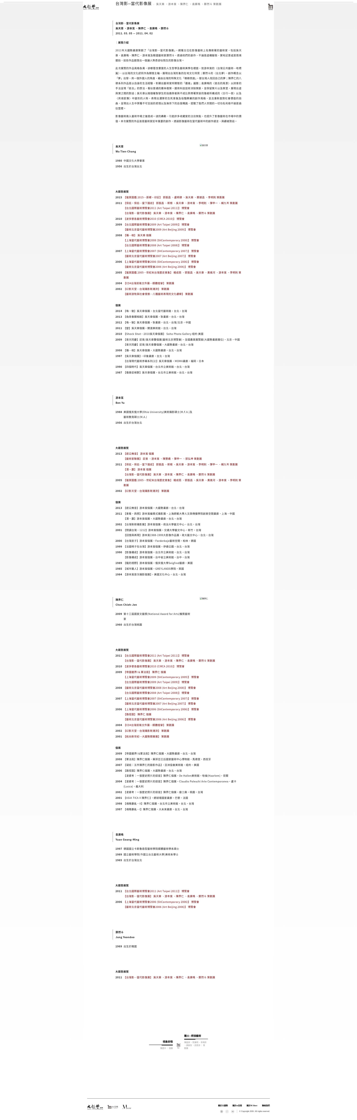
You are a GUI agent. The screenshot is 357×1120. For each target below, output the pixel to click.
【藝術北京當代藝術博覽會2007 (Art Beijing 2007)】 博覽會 (160, 256)
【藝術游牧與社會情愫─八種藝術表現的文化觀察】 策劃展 (158, 294)
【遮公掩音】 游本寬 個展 (139, 453)
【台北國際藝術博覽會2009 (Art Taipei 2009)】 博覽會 (157, 224)
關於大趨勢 (223, 1106)
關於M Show (252, 1106)
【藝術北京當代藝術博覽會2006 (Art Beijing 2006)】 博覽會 (160, 266)
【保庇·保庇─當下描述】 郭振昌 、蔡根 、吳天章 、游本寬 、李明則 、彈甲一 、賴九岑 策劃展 (181, 203)
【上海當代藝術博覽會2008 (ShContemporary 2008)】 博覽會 (161, 240)
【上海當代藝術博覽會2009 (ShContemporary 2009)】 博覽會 (161, 677)
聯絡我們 (266, 1106)
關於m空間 (237, 1106)
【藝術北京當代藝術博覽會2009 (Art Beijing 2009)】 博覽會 (160, 229)
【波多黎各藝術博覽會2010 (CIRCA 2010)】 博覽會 (154, 218)
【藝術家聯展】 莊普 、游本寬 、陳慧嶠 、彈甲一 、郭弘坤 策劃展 (163, 458)
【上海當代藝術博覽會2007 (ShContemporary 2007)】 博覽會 (161, 251)
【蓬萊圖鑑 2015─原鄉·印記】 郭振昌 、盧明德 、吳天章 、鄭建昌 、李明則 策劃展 (174, 197)
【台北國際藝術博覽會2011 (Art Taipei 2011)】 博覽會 (157, 208)
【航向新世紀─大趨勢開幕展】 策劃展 (146, 736)
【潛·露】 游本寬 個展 (137, 469)
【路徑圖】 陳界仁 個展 (137, 714)
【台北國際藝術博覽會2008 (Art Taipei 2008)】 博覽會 (157, 245)
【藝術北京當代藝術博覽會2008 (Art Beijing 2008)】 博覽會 (160, 687)
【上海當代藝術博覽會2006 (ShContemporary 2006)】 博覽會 (161, 261)
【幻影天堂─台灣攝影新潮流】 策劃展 (146, 289)
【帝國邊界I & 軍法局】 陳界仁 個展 (145, 672)
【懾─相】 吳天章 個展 (137, 235)
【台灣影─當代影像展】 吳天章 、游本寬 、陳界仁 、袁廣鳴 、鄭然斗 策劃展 (169, 213)
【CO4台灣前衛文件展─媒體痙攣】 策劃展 (149, 283)
